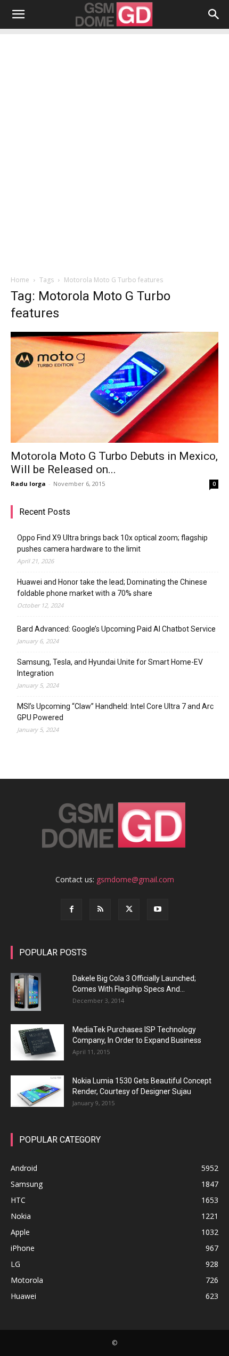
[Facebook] (71, 909)
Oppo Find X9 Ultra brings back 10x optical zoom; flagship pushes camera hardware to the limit (112, 543)
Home (20, 279)
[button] (18, 14)
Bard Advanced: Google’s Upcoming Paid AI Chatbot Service (116, 629)
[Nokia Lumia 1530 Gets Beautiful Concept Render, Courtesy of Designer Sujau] (37, 1091)
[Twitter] (129, 909)
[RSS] (100, 909)
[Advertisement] (114, 149)
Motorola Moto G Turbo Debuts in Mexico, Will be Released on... (114, 463)
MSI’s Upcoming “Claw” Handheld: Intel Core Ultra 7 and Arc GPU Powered (115, 712)
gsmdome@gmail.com (135, 879)
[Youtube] (157, 909)
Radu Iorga (28, 484)
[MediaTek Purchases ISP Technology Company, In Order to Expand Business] (37, 1042)
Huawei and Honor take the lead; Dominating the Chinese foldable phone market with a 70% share (112, 587)
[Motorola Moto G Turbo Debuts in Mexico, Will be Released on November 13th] (114, 387)
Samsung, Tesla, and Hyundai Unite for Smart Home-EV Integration (110, 667)
